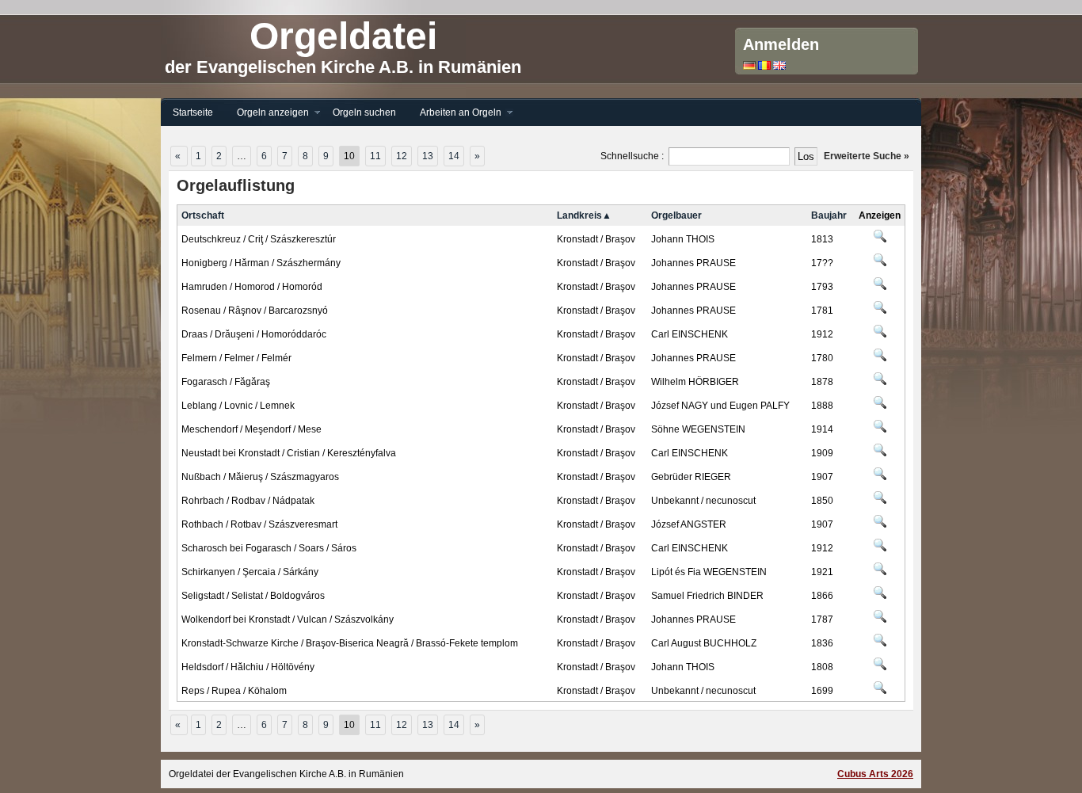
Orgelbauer (676, 215)
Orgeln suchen (364, 112)
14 (453, 156)
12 (401, 156)
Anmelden (781, 44)
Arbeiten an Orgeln (454, 113)
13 (427, 156)
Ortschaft (202, 215)
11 (375, 156)
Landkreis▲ (584, 215)
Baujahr (829, 215)
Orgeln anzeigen (267, 113)
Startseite (193, 112)
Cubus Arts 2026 (875, 774)
